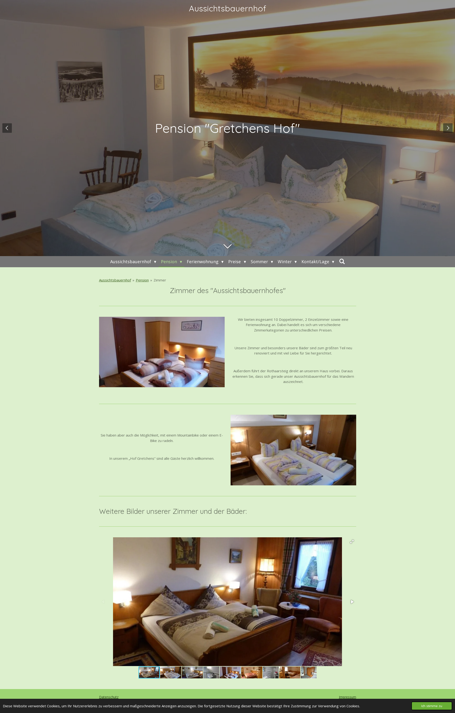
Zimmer (160, 280)
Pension (142, 280)
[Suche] (342, 261)
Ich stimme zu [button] (431, 706)
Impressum (347, 697)
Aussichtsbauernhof (227, 8)
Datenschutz (108, 697)
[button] (352, 541)
